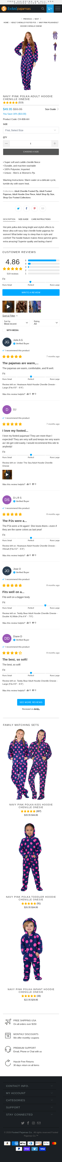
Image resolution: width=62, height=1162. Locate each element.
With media (13, 330)
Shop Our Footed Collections (17, 197)
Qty (5, 137)
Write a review (31, 292)
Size (5, 124)
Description (9, 219)
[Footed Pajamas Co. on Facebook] (28, 1123)
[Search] (43, 8)
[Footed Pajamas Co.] (16, 9)
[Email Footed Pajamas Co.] (39, 1123)
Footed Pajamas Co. (22, 1132)
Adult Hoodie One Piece (23, 194)
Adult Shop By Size (45, 194)
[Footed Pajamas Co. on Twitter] (23, 1123)
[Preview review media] (8, 307)
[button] (13, 102)
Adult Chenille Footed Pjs (26, 191)
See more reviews (31, 702)
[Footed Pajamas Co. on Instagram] (33, 1123)
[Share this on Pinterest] (34, 208)
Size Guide (50, 109)
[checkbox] (16, 330)
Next (37, 19)
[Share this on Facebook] (26, 208)
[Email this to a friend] (42, 208)
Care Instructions (41, 219)
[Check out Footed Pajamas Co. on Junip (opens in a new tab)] (36, 709)
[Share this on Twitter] (18, 208)
